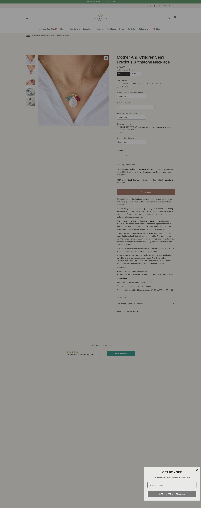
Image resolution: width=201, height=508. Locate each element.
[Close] (197, 470)
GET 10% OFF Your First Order (172, 494)
